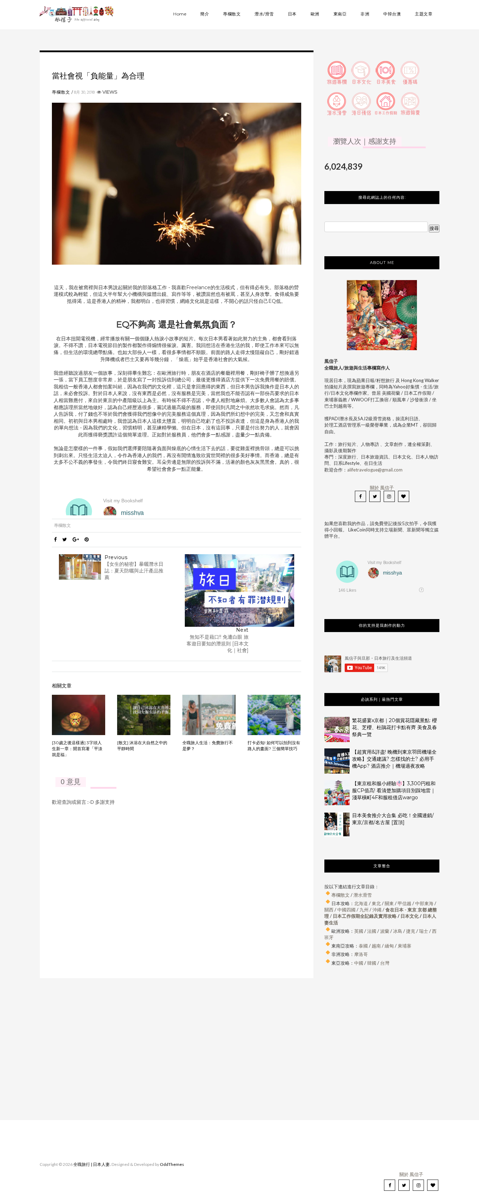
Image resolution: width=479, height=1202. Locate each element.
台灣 (384, 963)
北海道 (361, 903)
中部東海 (424, 903)
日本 (292, 13)
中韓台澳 (392, 13)
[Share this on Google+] (75, 539)
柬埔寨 (404, 946)
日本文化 (409, 916)
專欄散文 (232, 13)
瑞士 (423, 931)
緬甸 (389, 946)
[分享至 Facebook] (55, 539)
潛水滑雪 (362, 895)
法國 (371, 931)
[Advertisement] (381, 1044)
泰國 (363, 946)
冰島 (397, 931)
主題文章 (423, 13)
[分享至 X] (64, 539)
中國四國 (346, 909)
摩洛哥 (361, 954)
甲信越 (404, 903)
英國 (358, 931)
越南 (376, 946)
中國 (358, 963)
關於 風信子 (382, 487)
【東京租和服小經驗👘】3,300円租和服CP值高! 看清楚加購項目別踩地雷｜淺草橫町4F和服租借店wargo (394, 790)
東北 (376, 903)
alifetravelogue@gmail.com (375, 470)
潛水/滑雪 (264, 13)
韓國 (371, 963)
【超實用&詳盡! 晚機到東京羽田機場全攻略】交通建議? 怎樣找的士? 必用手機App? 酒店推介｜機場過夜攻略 (394, 759)
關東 (389, 903)
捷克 (410, 931)
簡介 (204, 13)
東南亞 (340, 13)
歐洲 (315, 13)
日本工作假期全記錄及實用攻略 (365, 916)
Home (179, 13)
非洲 (364, 13)
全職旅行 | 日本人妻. (92, 1164)
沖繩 (377, 909)
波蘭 (384, 931)
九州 (364, 909)
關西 (328, 909)
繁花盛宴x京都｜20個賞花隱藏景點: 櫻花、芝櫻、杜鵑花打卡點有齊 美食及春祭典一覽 (394, 727)
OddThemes (172, 1164)
